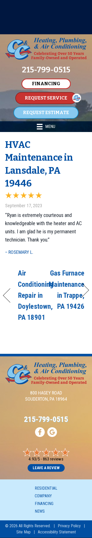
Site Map (23, 532)
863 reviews (53, 459)
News (40, 511)
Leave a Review (46, 468)
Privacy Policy (69, 525)
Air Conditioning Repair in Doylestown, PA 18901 (35, 295)
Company (43, 495)
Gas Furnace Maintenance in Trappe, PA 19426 (66, 290)
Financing (44, 503)
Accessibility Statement (57, 532)
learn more (46, 29)
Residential (46, 488)
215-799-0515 (46, 419)
